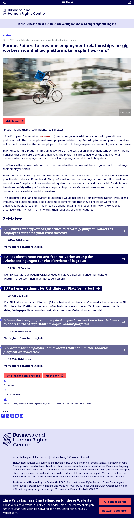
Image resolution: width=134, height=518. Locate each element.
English (38, 247)
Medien (44, 457)
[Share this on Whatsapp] (3, 416)
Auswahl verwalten (114, 510)
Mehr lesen (12, 121)
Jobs (35, 457)
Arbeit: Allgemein (10, 404)
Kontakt (84, 457)
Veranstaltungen (22, 457)
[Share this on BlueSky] (17, 416)
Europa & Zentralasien (12, 394)
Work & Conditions (53, 404)
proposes (44, 136)
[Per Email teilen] (21, 416)
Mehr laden (52, 375)
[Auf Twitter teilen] (7, 416)
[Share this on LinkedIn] (12, 416)
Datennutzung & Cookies (64, 457)
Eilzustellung (9, 385)
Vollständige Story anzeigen (23, 375)
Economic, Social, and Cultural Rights (76, 404)
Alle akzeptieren (115, 502)
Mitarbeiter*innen (25, 404)
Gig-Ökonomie (39, 404)
